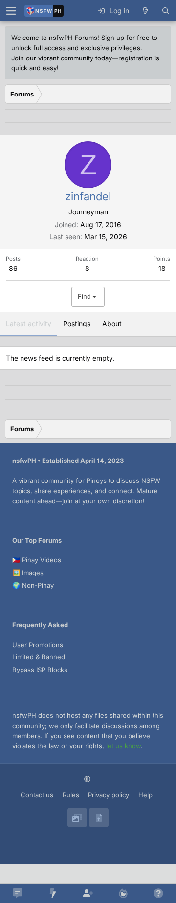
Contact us (37, 795)
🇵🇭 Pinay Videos (36, 560)
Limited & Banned (38, 657)
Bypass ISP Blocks (39, 669)
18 (162, 268)
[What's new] (145, 10)
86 (13, 268)
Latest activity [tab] (28, 323)
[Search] (165, 10)
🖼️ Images (28, 572)
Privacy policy (108, 795)
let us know (123, 745)
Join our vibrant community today (61, 58)
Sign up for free (125, 37)
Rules (71, 795)
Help (145, 795)
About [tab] (112, 323)
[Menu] (11, 10)
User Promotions (37, 645)
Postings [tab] (76, 323)
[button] (88, 779)
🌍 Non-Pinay (33, 585)
